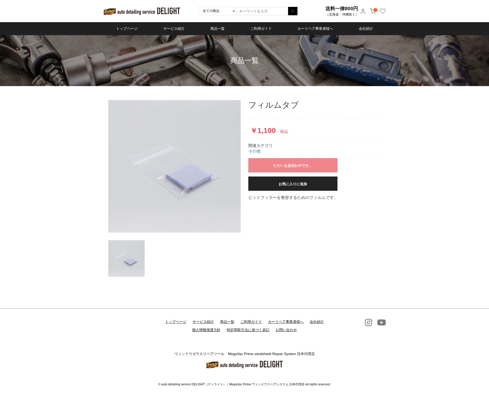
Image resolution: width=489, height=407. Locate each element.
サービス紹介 (174, 28)
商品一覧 (217, 28)
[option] (174, 166)
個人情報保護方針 (206, 330)
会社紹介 (366, 28)
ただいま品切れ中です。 (293, 166)
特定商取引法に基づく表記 (248, 330)
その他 (254, 151)
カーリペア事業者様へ (315, 28)
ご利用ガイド (261, 28)
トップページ (127, 28)
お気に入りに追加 (293, 184)
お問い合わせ (286, 330)
